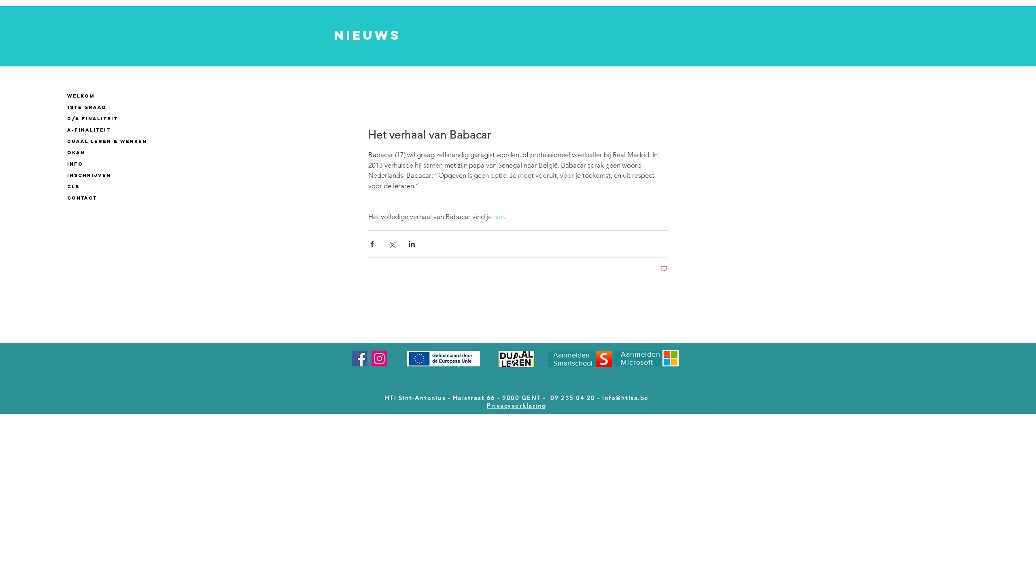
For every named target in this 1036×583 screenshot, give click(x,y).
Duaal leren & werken (107, 141)
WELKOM (81, 96)
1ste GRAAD (86, 107)
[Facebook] (359, 358)
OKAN (76, 152)
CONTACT (82, 198)
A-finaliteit (88, 130)
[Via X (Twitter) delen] (392, 244)
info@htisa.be (625, 398)
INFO (75, 164)
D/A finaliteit (92, 118)
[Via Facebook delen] (372, 244)
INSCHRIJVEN (89, 175)
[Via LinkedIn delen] (412, 244)
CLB (73, 186)
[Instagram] (379, 358)
